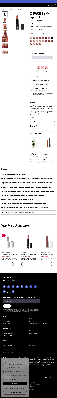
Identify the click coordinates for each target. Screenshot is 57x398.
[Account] (52, 5)
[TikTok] (4, 286)
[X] (26, 286)
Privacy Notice (20, 310)
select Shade (8, 264)
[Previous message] (2, 1)
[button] (19, 22)
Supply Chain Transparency (34, 384)
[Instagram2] (13, 291)
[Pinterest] (13, 286)
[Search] (49, 5)
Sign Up (6, 306)
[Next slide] (54, 133)
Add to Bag (35, 161)
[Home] (5, 5)
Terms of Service (25, 311)
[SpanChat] (30, 286)
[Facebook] (17, 286)
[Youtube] (22, 286)
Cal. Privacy (31, 386)
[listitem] (31, 38)
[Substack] (4, 291)
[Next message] (55, 1)
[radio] (32, 53)
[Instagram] (8, 286)
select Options (49, 161)
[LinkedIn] (35, 286)
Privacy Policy (17, 311)
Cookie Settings (32, 389)
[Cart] (55, 5)
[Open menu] (2, 5)
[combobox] (42, 34)
